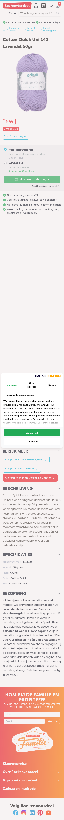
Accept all (32, 433)
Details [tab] (52, 385)
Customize (32, 441)
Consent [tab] (12, 385)
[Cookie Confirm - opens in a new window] (48, 376)
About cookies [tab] (32, 385)
